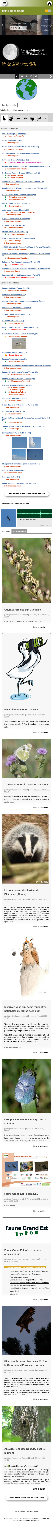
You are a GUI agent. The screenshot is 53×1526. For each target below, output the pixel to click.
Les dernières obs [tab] (9, 105)
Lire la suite (39, 627)
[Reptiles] (25, 118)
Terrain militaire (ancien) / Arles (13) (16, 314)
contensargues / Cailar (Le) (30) (14, 398)
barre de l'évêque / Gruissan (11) (14, 134)
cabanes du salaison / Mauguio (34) (15, 210)
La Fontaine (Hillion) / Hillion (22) (14, 353)
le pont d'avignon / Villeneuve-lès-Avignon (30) (20, 405)
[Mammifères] (11, 118)
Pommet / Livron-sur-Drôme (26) (14, 359)
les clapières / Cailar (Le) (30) (13, 411)
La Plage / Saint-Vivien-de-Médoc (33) (16, 433)
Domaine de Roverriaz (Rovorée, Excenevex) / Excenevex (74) (26, 269)
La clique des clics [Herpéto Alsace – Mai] (26, 1280)
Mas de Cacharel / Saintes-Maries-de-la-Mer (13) (20, 153)
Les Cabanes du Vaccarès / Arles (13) (16, 308)
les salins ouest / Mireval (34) (13, 225)
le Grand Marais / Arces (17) (13, 321)
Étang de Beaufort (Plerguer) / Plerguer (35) (19, 483)
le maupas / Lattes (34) (11, 477)
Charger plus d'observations (27, 493)
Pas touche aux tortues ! (19, 1277)
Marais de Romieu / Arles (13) (13, 140)
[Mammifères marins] (18, 118)
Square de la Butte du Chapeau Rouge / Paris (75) (21, 275)
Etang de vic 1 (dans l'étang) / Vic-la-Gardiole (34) (21, 464)
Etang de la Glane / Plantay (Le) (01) (15, 288)
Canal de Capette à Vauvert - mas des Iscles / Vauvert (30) (24, 188)
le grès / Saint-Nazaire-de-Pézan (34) (16, 219)
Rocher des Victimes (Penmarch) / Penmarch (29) (21, 173)
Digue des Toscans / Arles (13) (14, 295)
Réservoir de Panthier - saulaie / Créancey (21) (20, 334)
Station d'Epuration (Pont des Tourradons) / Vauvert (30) (23, 426)
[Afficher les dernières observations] (14, 110)
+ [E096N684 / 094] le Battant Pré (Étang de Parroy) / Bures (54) (26, 247)
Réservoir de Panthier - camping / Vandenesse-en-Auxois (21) (26, 166)
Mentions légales (20, 1511)
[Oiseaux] (4, 118)
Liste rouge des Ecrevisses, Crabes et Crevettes (29, 1271)
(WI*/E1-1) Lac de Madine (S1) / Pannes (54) (18, 238)
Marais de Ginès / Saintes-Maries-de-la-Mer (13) (20, 147)
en (49, 11)
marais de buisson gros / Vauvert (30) (16, 204)
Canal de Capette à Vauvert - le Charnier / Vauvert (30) (23, 182)
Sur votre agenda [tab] (19, 531)
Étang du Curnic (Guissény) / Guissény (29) (18, 379)
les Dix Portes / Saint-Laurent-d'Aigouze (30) (19, 195)
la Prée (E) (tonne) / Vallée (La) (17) (15, 160)
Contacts (29, 1511)
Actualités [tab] (6, 531)
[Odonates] (39, 118)
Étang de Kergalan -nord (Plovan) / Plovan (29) (20, 372)
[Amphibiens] (32, 118)
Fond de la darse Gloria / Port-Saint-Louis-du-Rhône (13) (23, 301)
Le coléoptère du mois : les (26, 1274)
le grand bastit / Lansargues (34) (14, 470)
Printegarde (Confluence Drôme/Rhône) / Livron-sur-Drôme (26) (26, 366)
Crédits (36, 1511)
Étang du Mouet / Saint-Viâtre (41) (15, 232)
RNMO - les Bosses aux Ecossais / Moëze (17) (20, 327)
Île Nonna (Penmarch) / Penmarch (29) (17, 385)
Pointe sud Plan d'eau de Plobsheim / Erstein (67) (21, 262)
